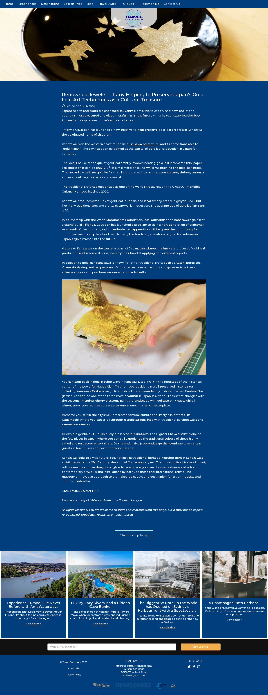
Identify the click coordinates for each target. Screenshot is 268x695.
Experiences (27, 4)
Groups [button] (129, 4)
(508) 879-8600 (135, 669)
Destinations (50, 4)
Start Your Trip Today (134, 535)
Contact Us (172, 4)
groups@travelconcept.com (135, 665)
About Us (73, 668)
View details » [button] (33, 623)
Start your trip (200, 647)
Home (9, 4)
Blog (90, 4)
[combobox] (111, 646)
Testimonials (150, 4)
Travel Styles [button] (107, 4)
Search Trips (73, 4)
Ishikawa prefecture (144, 144)
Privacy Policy (73, 674)
